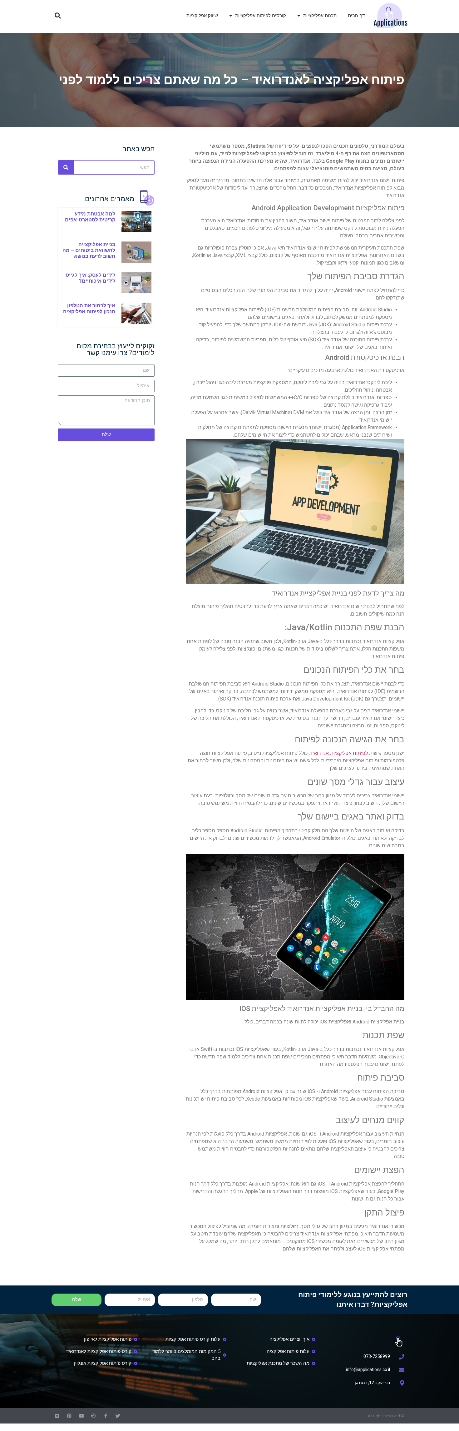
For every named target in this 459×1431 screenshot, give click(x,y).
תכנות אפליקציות (320, 15)
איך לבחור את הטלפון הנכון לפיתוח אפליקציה (89, 308)
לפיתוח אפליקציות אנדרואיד (339, 753)
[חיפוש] (66, 167)
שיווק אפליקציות (202, 15)
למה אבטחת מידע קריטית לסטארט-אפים (90, 217)
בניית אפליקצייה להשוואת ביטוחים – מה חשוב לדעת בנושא (88, 250)
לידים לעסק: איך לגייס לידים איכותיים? (90, 278)
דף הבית (356, 15)
